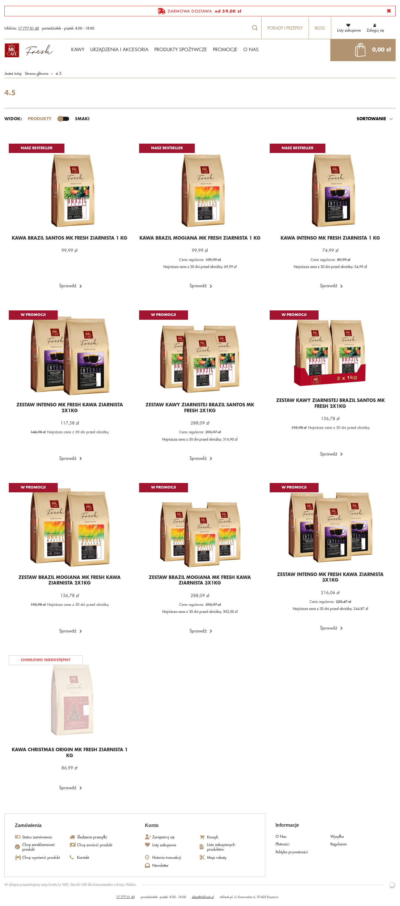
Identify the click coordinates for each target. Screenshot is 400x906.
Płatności (282, 844)
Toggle (63, 119)
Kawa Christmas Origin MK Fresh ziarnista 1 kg (70, 753)
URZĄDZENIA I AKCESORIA (119, 49)
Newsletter (160, 865)
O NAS (251, 49)
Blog (320, 28)
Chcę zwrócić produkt (94, 845)
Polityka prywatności (292, 852)
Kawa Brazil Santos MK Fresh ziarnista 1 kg (69, 238)
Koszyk (212, 837)
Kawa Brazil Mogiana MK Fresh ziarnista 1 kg (200, 238)
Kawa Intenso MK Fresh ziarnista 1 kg (330, 238)
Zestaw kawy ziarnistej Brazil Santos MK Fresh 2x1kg (330, 403)
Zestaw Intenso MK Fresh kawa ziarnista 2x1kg (69, 408)
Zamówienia (28, 825)
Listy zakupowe (164, 845)
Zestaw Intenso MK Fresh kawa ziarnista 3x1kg (330, 578)
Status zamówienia (37, 837)
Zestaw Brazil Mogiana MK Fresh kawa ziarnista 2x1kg (69, 580)
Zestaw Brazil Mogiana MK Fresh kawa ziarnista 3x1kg (200, 580)
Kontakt (83, 857)
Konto (152, 825)
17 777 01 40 (28, 28)
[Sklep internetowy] (392, 884)
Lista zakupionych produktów (221, 847)
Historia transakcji (166, 857)
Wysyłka (337, 836)
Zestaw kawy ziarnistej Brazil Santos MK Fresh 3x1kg (200, 408)
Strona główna (36, 73)
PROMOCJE (225, 49)
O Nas (281, 836)
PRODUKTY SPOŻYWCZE (180, 49)
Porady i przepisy (285, 28)
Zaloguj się (375, 30)
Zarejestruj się (163, 837)
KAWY (77, 49)
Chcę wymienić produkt (41, 857)
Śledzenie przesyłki (92, 837)
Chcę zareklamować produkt (38, 847)
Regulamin (338, 844)
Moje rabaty (216, 857)
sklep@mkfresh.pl (203, 897)
